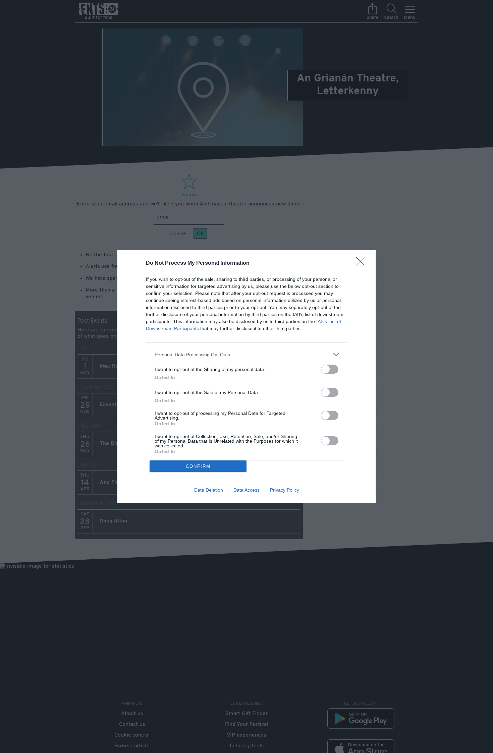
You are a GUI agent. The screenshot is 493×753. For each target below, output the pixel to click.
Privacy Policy (284, 490)
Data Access (246, 490)
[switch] (329, 369)
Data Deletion (208, 490)
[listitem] (246, 354)
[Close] (362, 263)
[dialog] (246, 376)
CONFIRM (198, 466)
